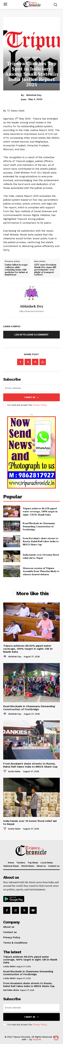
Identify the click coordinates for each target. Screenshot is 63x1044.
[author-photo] (5, 656)
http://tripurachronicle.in (31, 311)
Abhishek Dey (34, 95)
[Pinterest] (35, 362)
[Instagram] (15, 910)
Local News (31, 57)
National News (11, 990)
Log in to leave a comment (31, 334)
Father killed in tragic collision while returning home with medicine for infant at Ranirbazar (16, 270)
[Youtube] (33, 910)
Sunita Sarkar (14, 771)
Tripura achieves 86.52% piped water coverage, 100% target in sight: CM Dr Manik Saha (40, 511)
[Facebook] (20, 362)
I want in (29, 397)
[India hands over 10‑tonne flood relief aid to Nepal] (11, 556)
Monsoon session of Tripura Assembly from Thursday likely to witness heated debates (41, 571)
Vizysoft (37, 1039)
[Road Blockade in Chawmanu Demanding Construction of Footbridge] (11, 526)
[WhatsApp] (42, 362)
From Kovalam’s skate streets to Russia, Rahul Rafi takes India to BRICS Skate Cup (41, 541)
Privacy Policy (40, 405)
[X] (28, 362)
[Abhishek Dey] (31, 293)
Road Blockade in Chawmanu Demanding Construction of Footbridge (39, 526)
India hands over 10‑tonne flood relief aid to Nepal (41, 556)
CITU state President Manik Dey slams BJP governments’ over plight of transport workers (45, 270)
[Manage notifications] (56, 1037)
